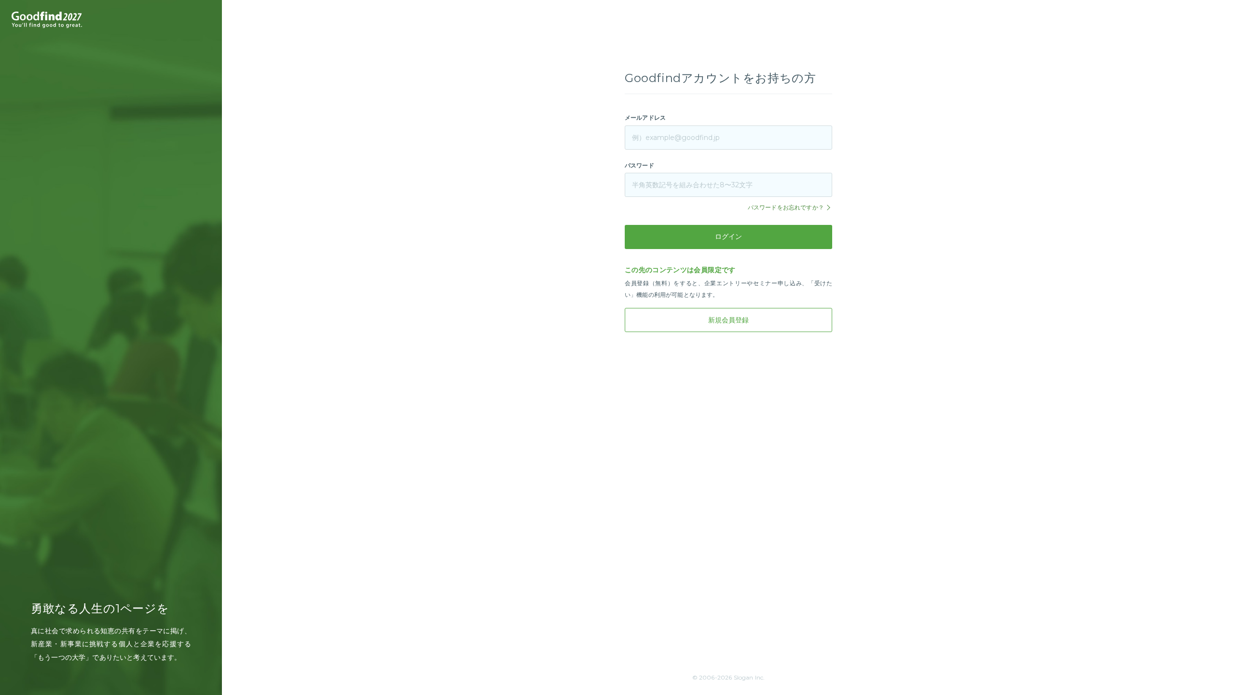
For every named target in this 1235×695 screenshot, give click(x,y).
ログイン (728, 236)
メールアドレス (645, 117)
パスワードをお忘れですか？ (786, 207)
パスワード (639, 165)
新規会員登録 (728, 320)
